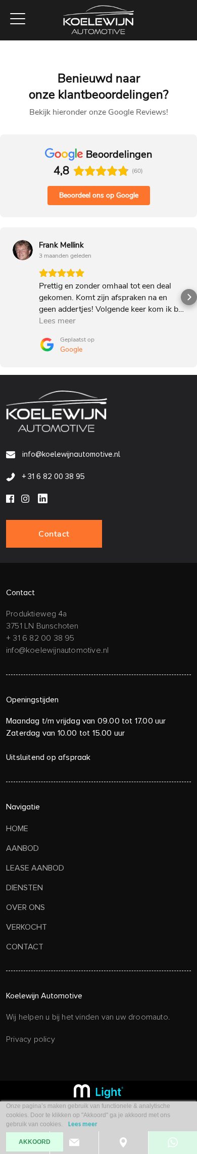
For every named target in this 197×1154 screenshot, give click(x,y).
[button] (8, 297)
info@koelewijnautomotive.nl (70, 454)
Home (17, 829)
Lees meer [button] (57, 320)
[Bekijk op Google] (23, 250)
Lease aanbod (35, 868)
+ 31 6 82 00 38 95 (52, 476)
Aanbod (22, 848)
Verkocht (26, 927)
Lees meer (82, 1124)
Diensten (24, 888)
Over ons (25, 907)
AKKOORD (35, 1141)
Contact (54, 534)
